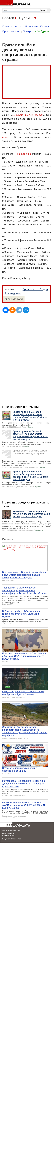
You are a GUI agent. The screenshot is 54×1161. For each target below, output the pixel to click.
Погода (44, 26)
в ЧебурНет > (43, 31)
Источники (31, 26)
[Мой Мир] (26, 310)
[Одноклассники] (12, 310)
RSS (19, 839)
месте (5, 137)
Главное (7, 26)
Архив (18, 26)
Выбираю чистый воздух (27, 115)
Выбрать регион (8, 836)
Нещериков (24, 153)
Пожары (28, 31)
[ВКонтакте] (5, 310)
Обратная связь (8, 834)
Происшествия (11, 31)
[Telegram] (19, 310)
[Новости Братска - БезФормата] (15, 3)
